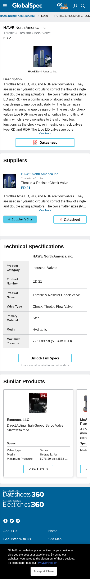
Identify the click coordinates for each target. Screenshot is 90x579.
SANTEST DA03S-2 (18, 430)
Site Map (55, 539)
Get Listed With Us (17, 539)
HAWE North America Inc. (40, 174)
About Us (10, 531)
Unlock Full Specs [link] (45, 358)
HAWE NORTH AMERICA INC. (17, 15)
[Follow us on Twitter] (12, 521)
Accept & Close (44, 571)
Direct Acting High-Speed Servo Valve (35, 425)
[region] (45, 561)
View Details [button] (38, 469)
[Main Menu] (5, 6)
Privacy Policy (47, 562)
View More (45, 133)
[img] (75, 5)
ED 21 (25, 188)
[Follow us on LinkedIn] (18, 521)
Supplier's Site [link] (22, 219)
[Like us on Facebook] (5, 521)
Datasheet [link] (48, 142)
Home (52, 531)
